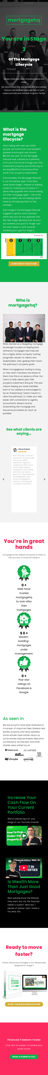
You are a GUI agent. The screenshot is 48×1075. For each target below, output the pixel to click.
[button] (3, 479)
